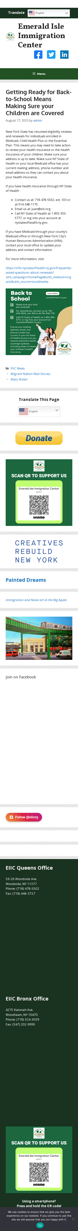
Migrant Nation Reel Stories (30, 374)
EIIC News (18, 368)
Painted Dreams (26, 579)
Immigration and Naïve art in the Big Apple (36, 600)
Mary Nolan (19, 379)
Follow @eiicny (26, 817)
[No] (73, 1219)
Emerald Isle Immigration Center (41, 36)
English (39, 12)
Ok (40, 1225)
